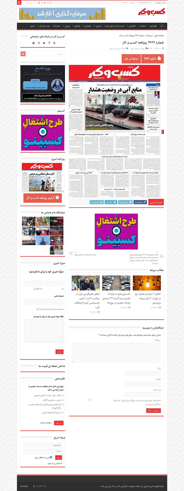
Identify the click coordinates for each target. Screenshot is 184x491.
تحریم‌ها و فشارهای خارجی (51, 412)
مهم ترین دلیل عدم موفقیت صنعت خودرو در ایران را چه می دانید (46, 388)
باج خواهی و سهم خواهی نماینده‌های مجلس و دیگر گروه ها (44, 406)
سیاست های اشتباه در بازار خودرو (85, 253)
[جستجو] (19, 2)
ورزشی (67, 26)
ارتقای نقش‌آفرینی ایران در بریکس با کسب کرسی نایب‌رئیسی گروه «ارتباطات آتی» (87, 301)
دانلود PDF (150, 58)
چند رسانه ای (44, 26)
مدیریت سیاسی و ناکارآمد (51, 400)
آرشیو (33, 26)
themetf (24, 486)
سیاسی (98, 26)
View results (45, 423)
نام (159, 368)
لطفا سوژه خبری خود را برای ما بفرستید (48, 316)
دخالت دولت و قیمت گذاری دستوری (47, 395)
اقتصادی (153, 26)
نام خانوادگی (38, 289)
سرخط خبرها (135, 48)
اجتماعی (88, 26)
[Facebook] (48, 3)
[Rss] (50, 3)
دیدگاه (157, 340)
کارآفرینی (132, 26)
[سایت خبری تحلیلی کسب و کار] (151, 11)
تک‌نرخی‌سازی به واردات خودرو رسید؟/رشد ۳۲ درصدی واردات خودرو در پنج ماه (116, 298)
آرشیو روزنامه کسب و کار (40, 198)
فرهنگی (77, 26)
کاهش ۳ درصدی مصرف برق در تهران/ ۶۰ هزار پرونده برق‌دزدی (148, 298)
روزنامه (149, 35)
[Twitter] (45, 3)
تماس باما (124, 2)
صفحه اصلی (162, 26)
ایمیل (158, 379)
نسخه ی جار (131, 58)
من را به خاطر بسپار (42, 457)
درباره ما (132, 2)
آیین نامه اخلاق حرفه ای (144, 2)
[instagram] (42, 3)
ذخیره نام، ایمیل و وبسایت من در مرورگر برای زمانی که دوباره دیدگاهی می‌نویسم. (137, 402)
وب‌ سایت (157, 390)
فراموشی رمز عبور (55, 463)
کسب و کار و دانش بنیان (115, 26)
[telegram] (39, 3)
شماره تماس (59, 296)
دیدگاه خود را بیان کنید (117, 48)
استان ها (57, 26)
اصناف (143, 26)
